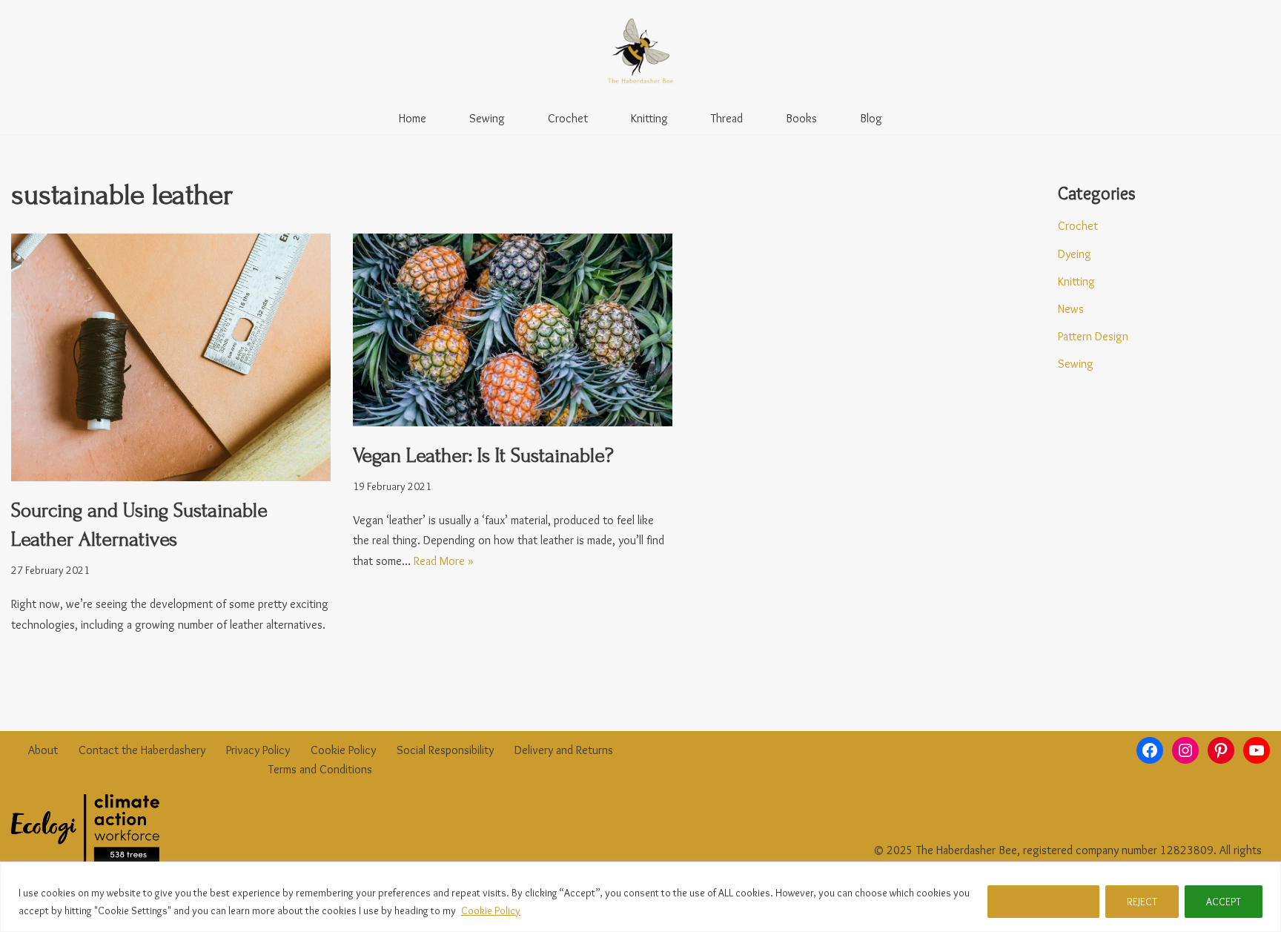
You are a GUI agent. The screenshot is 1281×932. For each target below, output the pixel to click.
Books (801, 118)
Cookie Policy (490, 910)
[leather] (171, 357)
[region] (640, 897)
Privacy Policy (258, 750)
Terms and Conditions (320, 769)
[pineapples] (512, 330)
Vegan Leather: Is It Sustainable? (483, 455)
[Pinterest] (1221, 750)
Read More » (444, 561)
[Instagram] (1185, 750)
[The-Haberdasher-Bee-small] (640, 51)
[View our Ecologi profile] (85, 831)
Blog (871, 118)
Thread (727, 118)
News (1071, 309)
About (43, 750)
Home (412, 118)
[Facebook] (1149, 750)
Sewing (487, 118)
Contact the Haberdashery (142, 750)
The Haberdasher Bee (966, 850)
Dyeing (1074, 254)
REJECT (1142, 901)
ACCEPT (1223, 901)
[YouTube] (1256, 750)
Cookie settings (1043, 901)
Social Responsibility (445, 750)
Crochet (568, 118)
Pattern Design (1093, 336)
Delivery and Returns (563, 750)
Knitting (649, 118)
